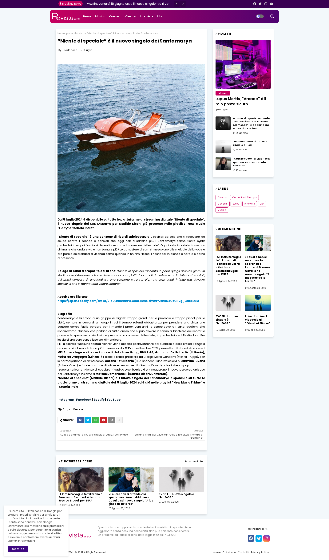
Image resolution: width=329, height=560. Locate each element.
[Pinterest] (103, 420)
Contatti (243, 552)
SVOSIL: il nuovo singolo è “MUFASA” (176, 496)
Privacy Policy (260, 552)
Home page (65, 33)
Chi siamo (229, 552)
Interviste (146, 16)
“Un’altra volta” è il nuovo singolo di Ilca (250, 143)
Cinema (130, 16)
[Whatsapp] (95, 420)
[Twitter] (88, 420)
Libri (160, 16)
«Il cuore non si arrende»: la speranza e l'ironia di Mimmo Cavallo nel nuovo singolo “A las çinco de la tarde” (131, 499)
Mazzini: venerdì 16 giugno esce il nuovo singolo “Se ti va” (128, 4)
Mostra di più (194, 461)
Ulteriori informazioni (21, 541)
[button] (177, 4)
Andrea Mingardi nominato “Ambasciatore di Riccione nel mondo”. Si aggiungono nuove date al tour (251, 123)
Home (87, 16)
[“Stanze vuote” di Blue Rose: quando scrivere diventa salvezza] (223, 163)
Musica (100, 16)
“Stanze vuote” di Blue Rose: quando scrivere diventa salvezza (251, 162)
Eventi (236, 203)
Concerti (115, 16)
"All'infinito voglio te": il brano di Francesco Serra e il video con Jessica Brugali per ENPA (80, 497)
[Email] (111, 420)
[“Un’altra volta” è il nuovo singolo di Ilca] (223, 146)
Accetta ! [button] (17, 549)
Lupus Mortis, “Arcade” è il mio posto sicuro (241, 101)
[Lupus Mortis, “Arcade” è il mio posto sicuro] (243, 64)
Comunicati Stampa (244, 197)
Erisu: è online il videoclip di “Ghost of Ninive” (258, 319)
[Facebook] (80, 420)
